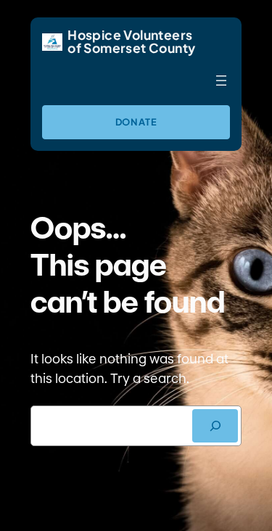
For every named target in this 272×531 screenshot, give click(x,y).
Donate (136, 122)
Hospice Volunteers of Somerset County (131, 41)
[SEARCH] (215, 425)
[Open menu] (221, 80)
